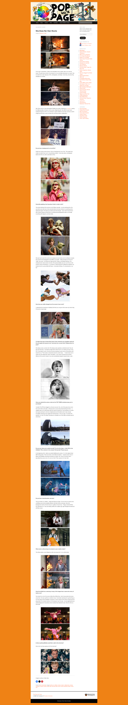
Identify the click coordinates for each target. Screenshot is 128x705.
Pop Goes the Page (37, 694)
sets (36, 687)
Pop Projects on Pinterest (87, 43)
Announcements (83, 108)
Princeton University (90, 695)
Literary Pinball (83, 92)
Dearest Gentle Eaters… (84, 75)
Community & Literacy (84, 61)
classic (62, 685)
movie (59, 686)
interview (53, 686)
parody (69, 686)
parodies (65, 686)
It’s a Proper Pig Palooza (85, 56)
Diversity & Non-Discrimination (64, 701)
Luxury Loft (82, 100)
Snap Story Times (83, 115)
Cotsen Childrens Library (86, 45)
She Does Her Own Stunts (46, 31)
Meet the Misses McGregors (85, 86)
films (51, 686)
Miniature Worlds (83, 65)
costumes (38, 686)
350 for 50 (82, 77)
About (41, 22)
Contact (46, 22)
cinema (59, 685)
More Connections (42, 685)
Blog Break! (82, 50)
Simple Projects (83, 114)
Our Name (56, 22)
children (56, 685)
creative (45, 686)
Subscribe (83, 38)
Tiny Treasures (83, 64)
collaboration (66, 685)
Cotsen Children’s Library (64, 22)
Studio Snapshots (83, 117)
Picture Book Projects (84, 112)
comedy (71, 685)
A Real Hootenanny (84, 95)
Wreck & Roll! (82, 88)
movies (62, 686)
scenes (72, 686)
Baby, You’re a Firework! (85, 54)
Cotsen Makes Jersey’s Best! (85, 82)
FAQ (51, 22)
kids (56, 686)
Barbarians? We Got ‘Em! (85, 103)
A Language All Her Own (85, 78)
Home (37, 22)
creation (41, 686)
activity (51, 685)
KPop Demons (83, 102)
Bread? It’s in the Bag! (84, 57)
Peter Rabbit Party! (83, 96)
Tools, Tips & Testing (84, 118)
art (53, 685)
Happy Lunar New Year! (84, 93)
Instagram (69, 108)
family (48, 686)
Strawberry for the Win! (84, 63)
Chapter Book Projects (84, 110)
